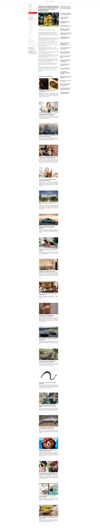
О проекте (30, 39)
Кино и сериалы (32, 14)
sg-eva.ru (31, 25)
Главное (31, 4)
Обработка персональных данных (32, 43)
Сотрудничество (31, 41)
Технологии (31, 9)
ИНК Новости (50, 1)
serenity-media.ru (32, 23)
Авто (30, 11)
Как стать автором (31, 40)
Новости (31, 6)
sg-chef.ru (31, 20)
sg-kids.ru (31, 31)
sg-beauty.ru (31, 28)
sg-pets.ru (31, 33)
